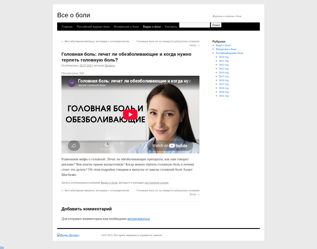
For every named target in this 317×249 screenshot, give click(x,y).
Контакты (171, 26)
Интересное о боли (126, 26)
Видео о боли (152, 26)
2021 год (224, 95)
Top (2, 247)
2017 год (224, 84)
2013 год (224, 68)
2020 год (224, 91)
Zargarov (110, 65)
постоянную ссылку (156, 182)
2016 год (224, 80)
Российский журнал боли (93, 26)
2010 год (224, 56)
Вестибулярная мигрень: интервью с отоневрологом (95, 41)
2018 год (224, 88)
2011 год (224, 60)
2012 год (224, 64)
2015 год (224, 76)
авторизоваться (138, 218)
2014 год (224, 72)
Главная (67, 26)
